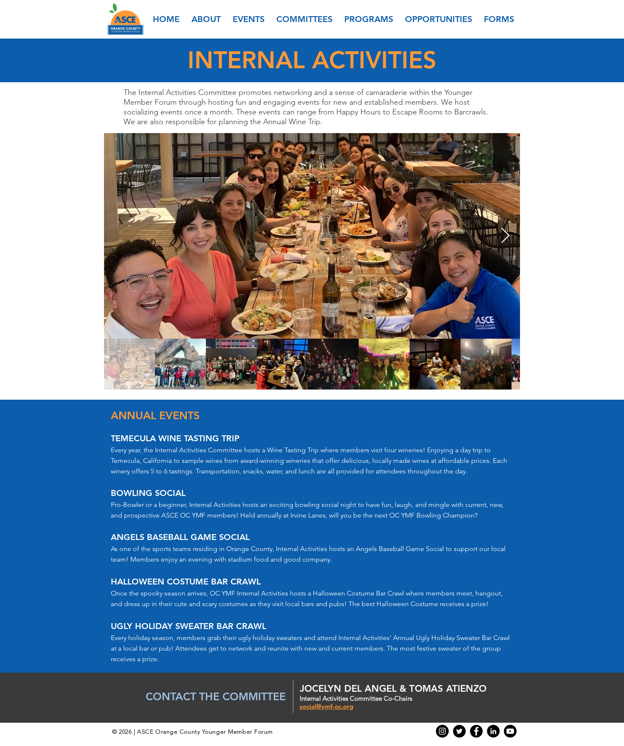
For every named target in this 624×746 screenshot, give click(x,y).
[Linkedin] (493, 731)
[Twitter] (459, 731)
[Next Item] (505, 236)
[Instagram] (442, 731)
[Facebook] (476, 731)
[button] (206, 19)
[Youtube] (510, 731)
